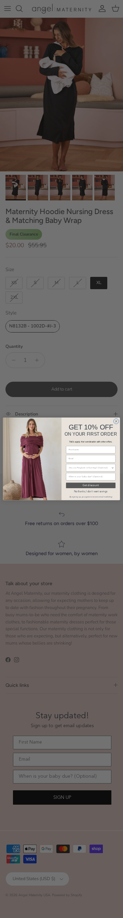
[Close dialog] (116, 421)
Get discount (91, 485)
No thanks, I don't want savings (91, 492)
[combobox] (90, 467)
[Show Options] (112, 467)
